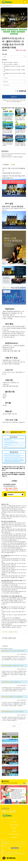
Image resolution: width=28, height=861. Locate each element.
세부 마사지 (9, 5)
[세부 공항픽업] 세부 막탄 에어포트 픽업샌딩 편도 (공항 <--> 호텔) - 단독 (20, 144)
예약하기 (14, 97)
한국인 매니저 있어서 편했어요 (15, 711)
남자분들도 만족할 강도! (14, 682)
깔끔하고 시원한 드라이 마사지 (15, 665)
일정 (13, 164)
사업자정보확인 (15, 848)
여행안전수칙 (14, 837)
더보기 (14, 726)
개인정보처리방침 (14, 825)
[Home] (6, 2)
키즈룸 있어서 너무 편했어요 (15, 696)
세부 (4, 5)
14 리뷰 (24, 50)
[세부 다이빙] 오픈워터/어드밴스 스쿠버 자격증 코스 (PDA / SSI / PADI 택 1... (7, 131)
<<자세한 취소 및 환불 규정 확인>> (9, 632)
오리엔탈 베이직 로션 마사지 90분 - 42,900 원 (14, 70)
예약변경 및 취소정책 (14, 834)
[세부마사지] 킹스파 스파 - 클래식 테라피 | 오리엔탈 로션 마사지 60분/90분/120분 (10, 747)
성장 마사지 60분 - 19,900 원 (11, 62)
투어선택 (4, 59)
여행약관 (14, 828)
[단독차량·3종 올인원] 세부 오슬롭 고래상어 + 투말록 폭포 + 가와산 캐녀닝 (20, 131)
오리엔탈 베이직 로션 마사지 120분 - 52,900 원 (14, 74)
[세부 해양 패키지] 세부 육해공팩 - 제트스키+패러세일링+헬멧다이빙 (10, 735)
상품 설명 (6, 164)
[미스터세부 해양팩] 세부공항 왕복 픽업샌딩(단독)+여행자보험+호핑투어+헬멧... (7, 119)
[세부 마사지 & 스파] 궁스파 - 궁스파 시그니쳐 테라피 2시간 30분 (9, 757)
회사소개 (14, 821)
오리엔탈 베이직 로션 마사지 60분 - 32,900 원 (14, 67)
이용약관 (14, 831)
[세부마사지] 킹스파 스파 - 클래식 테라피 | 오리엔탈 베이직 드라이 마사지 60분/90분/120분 (10, 769)
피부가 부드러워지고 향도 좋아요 (16, 651)
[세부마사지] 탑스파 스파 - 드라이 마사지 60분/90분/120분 (7, 144)
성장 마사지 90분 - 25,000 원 (11, 64)
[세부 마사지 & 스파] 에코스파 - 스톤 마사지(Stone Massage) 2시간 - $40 (20, 119)
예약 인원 (4, 54)
